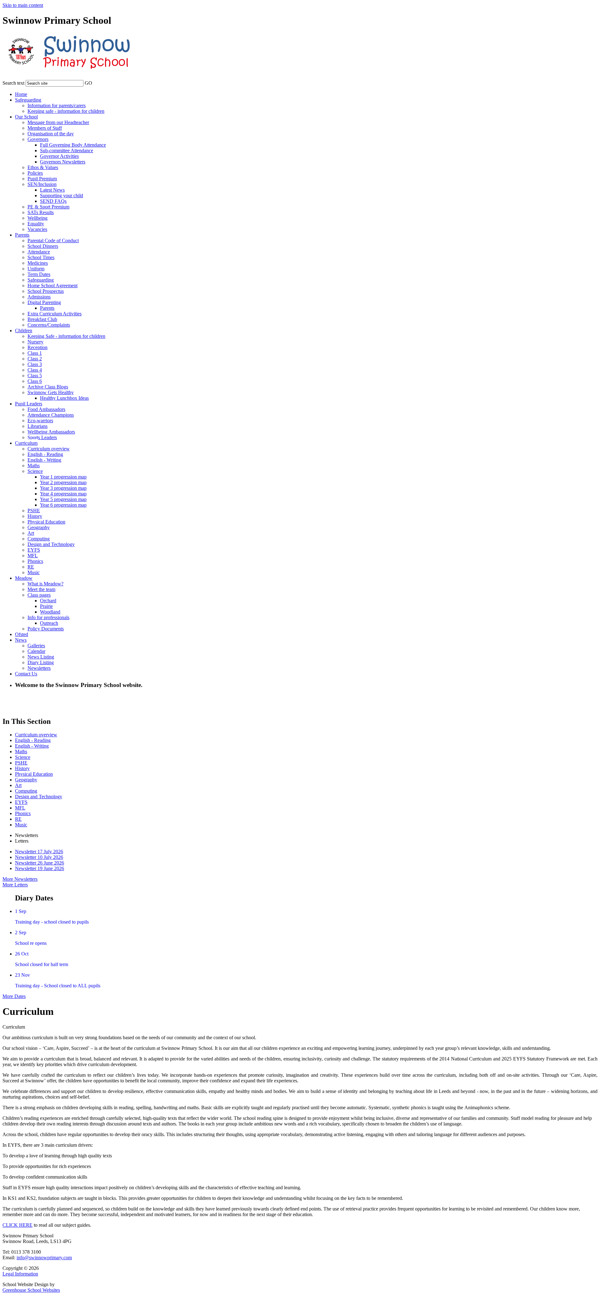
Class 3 (35, 364)
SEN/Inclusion (42, 184)
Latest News (52, 190)
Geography (39, 527)
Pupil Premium (42, 178)
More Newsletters (20, 879)
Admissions (39, 296)
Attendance (39, 251)
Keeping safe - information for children (66, 111)
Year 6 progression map (63, 505)
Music (34, 572)
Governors (38, 139)
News (21, 640)
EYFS (34, 550)
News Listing (41, 656)
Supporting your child (61, 195)
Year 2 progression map (63, 482)
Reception (38, 347)
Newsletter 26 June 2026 (39, 862)
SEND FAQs (53, 201)
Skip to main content (22, 5)
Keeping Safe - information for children (66, 336)
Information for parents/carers (57, 105)
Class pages (39, 595)
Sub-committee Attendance (66, 150)
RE (31, 566)
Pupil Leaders (28, 403)
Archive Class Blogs (48, 386)
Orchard (48, 600)
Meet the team (41, 589)
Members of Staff (45, 128)
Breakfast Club (42, 319)
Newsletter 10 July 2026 (39, 857)
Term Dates (39, 274)
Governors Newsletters (62, 161)
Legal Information (20, 1273)
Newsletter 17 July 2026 (39, 851)
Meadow (23, 578)
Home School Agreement (53, 285)
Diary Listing (41, 662)
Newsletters (39, 668)
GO (88, 83)
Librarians (38, 426)
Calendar (36, 651)
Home (21, 94)
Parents (22, 235)
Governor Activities (59, 156)
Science (35, 471)
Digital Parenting (44, 302)
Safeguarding (28, 100)
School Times (41, 257)
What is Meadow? (45, 583)
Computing (39, 538)
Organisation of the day (51, 133)
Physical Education (46, 521)
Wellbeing (38, 218)
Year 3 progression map (63, 488)
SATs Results (41, 212)
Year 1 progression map (63, 476)
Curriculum (26, 443)
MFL (33, 555)
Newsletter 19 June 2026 (39, 868)
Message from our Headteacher (58, 122)
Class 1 (35, 353)
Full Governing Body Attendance (73, 145)
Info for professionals (48, 617)
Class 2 (35, 358)
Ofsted (21, 634)
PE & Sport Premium (48, 206)
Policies (35, 173)
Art (31, 533)
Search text (13, 83)
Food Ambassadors (46, 409)
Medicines (38, 263)
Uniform (36, 268)
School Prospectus (46, 291)
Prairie (46, 606)
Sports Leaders (42, 437)
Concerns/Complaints (49, 325)
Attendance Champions (51, 415)
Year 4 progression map (63, 493)
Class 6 (35, 381)
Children (23, 330)
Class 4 (35, 370)
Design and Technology (51, 544)
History (35, 516)
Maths (34, 465)
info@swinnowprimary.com (44, 1257)
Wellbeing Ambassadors (51, 431)
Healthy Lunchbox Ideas (64, 398)
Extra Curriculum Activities (55, 313)
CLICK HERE (17, 1225)
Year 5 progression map (63, 499)
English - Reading (45, 454)
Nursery (35, 341)
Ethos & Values (43, 167)
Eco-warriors (40, 420)
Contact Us (26, 673)
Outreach (49, 623)
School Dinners (43, 246)
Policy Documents (46, 628)
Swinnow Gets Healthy (51, 392)
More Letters (15, 884)
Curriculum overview (49, 448)
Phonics (35, 561)
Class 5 (35, 375)
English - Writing (44, 460)
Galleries (36, 645)
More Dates (14, 996)
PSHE (34, 510)
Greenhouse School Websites (31, 1290)
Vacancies (37, 229)
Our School (26, 116)
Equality (36, 223)
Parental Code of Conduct (53, 240)
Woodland (50, 611)
